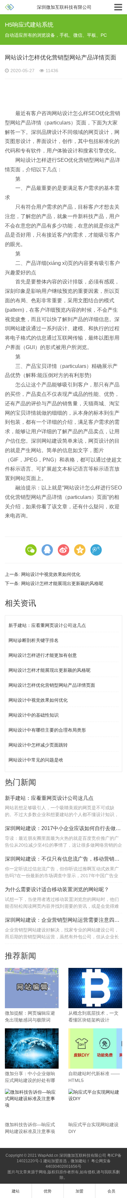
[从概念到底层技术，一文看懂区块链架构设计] (95, 987)
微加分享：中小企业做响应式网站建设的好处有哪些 (30, 1077)
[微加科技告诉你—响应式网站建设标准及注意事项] (32, 1097)
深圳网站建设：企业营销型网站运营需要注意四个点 (63, 920)
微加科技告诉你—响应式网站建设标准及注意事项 (30, 1128)
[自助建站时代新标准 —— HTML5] (95, 1047)
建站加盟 (51, 1161)
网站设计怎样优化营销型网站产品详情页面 (51, 685)
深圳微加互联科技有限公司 (82, 1155)
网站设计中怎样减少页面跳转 (38, 745)
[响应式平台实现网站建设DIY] (95, 1094)
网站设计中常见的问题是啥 (35, 759)
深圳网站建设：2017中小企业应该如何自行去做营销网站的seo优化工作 (63, 828)
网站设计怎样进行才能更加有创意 (42, 655)
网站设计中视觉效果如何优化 (50, 574)
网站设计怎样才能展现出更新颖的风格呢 (62, 583)
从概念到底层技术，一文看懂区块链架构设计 (93, 1016)
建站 (82, 1161)
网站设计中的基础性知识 (33, 715)
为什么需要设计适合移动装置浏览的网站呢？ (57, 889)
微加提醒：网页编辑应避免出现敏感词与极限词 (30, 1016)
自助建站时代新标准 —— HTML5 (94, 1077)
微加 (74, 1161)
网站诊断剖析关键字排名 (33, 640)
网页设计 (98, 132)
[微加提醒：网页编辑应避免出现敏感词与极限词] (32, 987)
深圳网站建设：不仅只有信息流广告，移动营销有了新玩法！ (63, 859)
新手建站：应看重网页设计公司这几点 (47, 625)
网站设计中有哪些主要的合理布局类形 (47, 730)
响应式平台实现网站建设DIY (93, 1128)
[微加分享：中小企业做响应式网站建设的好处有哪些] (32, 1047)
